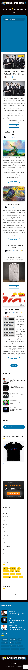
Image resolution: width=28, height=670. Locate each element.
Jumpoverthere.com (19, 107)
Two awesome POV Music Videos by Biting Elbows (14, 73)
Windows (5, 550)
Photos (5, 539)
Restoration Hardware (17, 256)
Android (5, 513)
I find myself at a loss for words (14, 133)
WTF (4, 553)
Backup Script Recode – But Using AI (16, 395)
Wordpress (17, 663)
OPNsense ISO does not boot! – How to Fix (17, 381)
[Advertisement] (14, 36)
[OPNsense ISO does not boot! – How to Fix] (6, 381)
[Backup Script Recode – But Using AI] (6, 395)
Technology (6, 546)
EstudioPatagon (19, 666)
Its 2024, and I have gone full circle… (16, 403)
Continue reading (14, 125)
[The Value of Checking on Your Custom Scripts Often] (6, 388)
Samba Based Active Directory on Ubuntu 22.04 (17, 628)
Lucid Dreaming (14, 204)
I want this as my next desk (14, 246)
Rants (4, 542)
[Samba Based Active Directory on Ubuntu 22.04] (4, 627)
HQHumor (21, 105)
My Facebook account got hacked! (16, 410)
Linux (4, 528)
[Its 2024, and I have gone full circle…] (6, 402)
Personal (21, 56)
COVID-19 (5, 517)
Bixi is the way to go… (14, 310)
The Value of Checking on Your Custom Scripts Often (17, 388)
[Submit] (23, 19)
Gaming (5, 524)
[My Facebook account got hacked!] (6, 409)
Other (4, 531)
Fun (15, 188)
